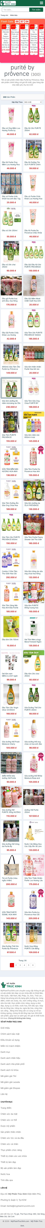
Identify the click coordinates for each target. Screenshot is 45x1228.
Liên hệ (4, 1094)
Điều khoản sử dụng (10, 1040)
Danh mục (5, 1052)
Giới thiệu (5, 1028)
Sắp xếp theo (17, 102)
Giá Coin (11, 1216)
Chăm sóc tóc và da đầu (12, 1138)
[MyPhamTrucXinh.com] (11, 3)
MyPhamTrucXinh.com (20, 1221)
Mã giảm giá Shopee (10, 1088)
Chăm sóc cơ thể (9, 1120)
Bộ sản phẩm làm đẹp (11, 1168)
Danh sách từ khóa (9, 1070)
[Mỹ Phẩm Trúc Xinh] (13, 985)
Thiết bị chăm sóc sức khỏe (14, 1156)
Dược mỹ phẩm (8, 1126)
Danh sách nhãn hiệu (10, 1058)
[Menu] (41, 3)
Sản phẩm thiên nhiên (11, 1132)
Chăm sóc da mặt (9, 1114)
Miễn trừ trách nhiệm (10, 1046)
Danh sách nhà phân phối (12, 1064)
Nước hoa (5, 1174)
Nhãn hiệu (13, 15)
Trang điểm (6, 1108)
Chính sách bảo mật (10, 1034)
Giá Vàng (40, 1214)
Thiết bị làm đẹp (8, 1162)
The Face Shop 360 (28, 1214)
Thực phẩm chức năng (11, 1150)
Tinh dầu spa (7, 1180)
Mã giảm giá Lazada (10, 1082)
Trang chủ (4, 15)
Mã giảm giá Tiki (8, 1076)
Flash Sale (7, 21)
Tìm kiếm (36, 9)
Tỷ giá (16, 1214)
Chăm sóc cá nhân (9, 1144)
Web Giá (3, 1216)
